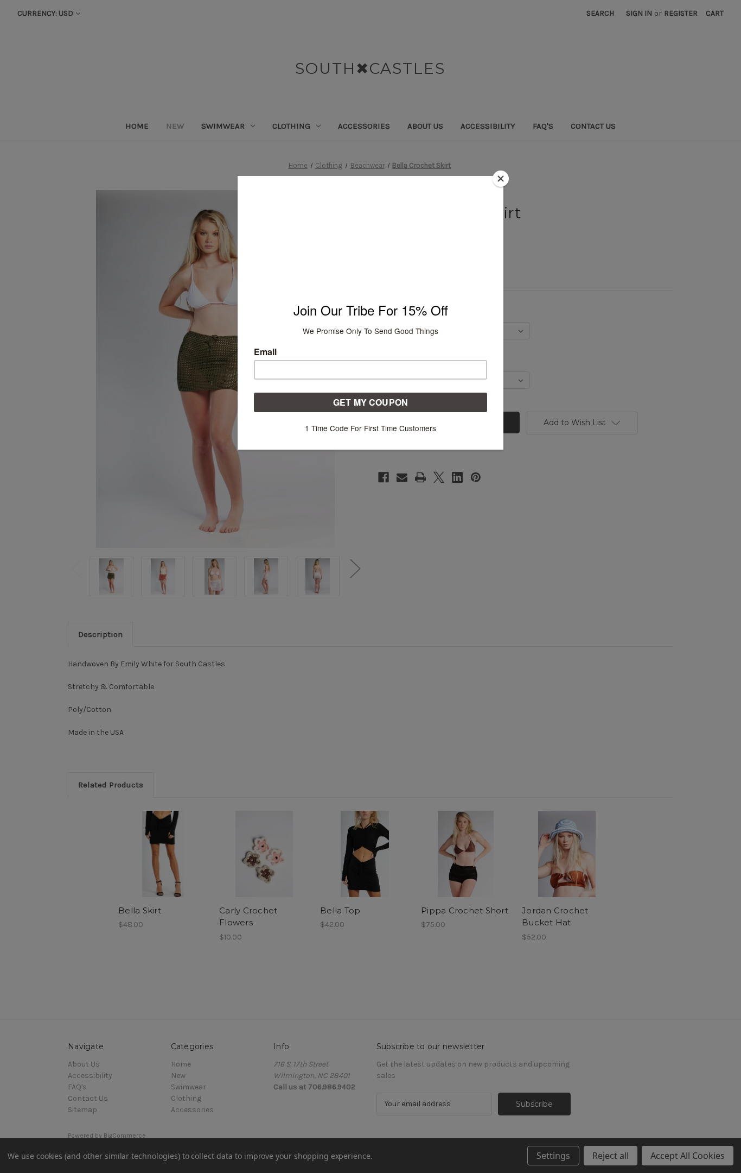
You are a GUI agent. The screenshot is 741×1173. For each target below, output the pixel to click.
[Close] (501, 179)
